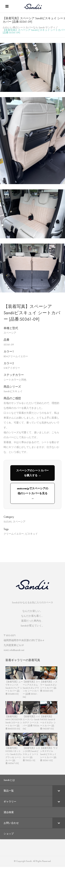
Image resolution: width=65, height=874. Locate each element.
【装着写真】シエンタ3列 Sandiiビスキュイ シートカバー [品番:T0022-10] (31, 754)
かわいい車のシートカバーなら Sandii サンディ (29, 27)
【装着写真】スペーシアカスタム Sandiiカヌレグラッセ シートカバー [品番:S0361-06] (31, 689)
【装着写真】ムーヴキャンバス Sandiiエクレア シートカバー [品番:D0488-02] (14, 687)
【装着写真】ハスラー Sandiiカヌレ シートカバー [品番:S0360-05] (48, 686)
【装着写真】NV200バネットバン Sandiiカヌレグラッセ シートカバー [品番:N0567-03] (13, 756)
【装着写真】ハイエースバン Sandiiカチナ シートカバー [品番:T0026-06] (31, 722)
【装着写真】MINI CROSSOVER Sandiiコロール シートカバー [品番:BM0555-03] (13, 722)
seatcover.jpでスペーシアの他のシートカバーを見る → (32, 493)
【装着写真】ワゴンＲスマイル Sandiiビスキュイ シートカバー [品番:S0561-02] (48, 754)
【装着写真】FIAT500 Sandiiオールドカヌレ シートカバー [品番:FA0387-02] (48, 722)
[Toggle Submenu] (58, 790)
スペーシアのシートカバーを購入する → (32, 473)
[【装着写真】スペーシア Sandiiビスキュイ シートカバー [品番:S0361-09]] (32, 91)
